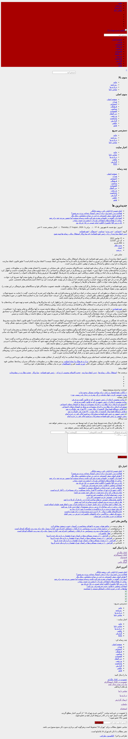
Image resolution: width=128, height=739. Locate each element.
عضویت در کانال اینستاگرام (115, 682)
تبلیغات (124, 704)
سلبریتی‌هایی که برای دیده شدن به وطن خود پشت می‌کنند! (98, 492)
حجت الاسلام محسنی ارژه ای (68, 373)
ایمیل (120, 248)
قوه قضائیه (84, 231)
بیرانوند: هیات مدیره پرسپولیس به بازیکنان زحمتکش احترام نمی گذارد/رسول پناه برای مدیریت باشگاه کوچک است (61, 529)
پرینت (119, 250)
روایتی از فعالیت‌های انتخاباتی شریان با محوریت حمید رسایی (97, 220)
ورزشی (119, 56)
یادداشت (118, 58)
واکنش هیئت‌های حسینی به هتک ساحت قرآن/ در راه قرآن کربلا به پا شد (93, 500)
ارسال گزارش (121, 700)
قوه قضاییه (117, 309)
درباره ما (118, 8)
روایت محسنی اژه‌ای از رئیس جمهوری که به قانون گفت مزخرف (100, 402)
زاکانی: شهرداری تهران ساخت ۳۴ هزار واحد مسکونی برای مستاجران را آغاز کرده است (86, 490)
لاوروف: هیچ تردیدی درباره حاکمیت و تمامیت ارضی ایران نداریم (96, 509)
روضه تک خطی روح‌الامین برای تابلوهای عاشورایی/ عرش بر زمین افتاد (93, 514)
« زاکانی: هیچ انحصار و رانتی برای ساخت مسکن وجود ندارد (103, 392)
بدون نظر (118, 245)
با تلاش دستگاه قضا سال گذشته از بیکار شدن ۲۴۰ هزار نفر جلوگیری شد (97, 411)
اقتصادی (118, 51)
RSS (115, 164)
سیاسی (119, 49)
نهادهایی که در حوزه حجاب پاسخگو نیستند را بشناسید (100, 488)
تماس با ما (122, 691)
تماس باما (118, 10)
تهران (120, 42)
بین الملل (118, 54)
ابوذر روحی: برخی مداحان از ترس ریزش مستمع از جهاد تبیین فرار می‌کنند (91, 507)
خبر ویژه (109, 231)
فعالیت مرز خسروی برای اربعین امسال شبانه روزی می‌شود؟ (96, 213)
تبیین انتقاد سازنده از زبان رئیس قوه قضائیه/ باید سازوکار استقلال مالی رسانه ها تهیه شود (90, 234)
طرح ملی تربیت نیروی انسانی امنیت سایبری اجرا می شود (98, 502)
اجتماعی (118, 44)
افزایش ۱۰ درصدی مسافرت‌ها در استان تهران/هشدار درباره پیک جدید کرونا (77, 536)
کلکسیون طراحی (107, 736)
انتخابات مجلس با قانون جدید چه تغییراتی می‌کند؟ (102, 485)
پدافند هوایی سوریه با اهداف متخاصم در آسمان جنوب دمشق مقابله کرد (80, 526)
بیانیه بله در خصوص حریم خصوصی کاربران (104, 497)
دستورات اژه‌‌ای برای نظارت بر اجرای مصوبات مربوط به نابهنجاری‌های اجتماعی (94, 407)
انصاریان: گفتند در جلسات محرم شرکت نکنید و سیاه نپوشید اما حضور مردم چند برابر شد (85, 218)
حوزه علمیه (80, 364)
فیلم (120, 66)
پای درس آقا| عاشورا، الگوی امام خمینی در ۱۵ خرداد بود (99, 223)
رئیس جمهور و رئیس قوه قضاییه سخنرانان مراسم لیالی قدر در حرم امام (97, 416)
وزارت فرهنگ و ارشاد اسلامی (75, 361)
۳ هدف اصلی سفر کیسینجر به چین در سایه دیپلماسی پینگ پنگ (96, 216)
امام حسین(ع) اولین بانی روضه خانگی (106, 211)
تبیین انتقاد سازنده (89, 373)
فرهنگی (119, 47)
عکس (119, 63)
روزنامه (119, 6)
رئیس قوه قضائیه (47, 373)
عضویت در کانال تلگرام (117, 680)
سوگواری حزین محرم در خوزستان (108, 516)
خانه (120, 3)
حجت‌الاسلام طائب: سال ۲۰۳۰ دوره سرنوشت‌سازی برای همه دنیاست (93, 511)
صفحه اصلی (117, 39)
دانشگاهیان (66, 364)
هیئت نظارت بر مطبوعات (20, 373)
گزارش (119, 61)
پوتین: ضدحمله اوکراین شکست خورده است (104, 495)
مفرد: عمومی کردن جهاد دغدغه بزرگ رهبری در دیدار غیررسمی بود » (99, 395)
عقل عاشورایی (104, 533)
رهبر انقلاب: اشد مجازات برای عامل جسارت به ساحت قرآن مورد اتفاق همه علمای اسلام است (83, 504)
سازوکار (35, 373)
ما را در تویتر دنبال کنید (117, 684)
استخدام (123, 709)
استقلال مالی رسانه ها (107, 373)
